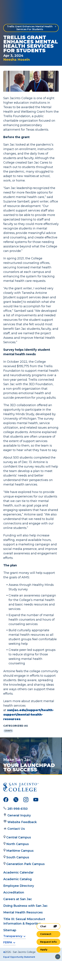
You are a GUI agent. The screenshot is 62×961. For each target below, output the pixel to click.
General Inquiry (19, 815)
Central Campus (18, 837)
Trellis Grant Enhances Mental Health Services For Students (30, 28)
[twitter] (16, 800)
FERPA (7, 942)
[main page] (12, 6)
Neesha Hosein (16, 60)
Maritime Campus (20, 851)
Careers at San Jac (17, 899)
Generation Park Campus (25, 864)
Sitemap (9, 930)
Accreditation (13, 892)
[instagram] (25, 800)
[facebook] (5, 800)
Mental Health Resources (23, 912)
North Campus (17, 844)
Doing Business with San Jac (25, 906)
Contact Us (16, 829)
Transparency (12, 936)
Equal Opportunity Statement (19, 957)
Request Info (48, 941)
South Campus (17, 857)
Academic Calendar (18, 872)
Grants (8, 731)
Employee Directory (18, 886)
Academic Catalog (17, 879)
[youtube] (35, 800)
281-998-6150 (17, 809)
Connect (45, 934)
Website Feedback (22, 822)
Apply (43, 949)
